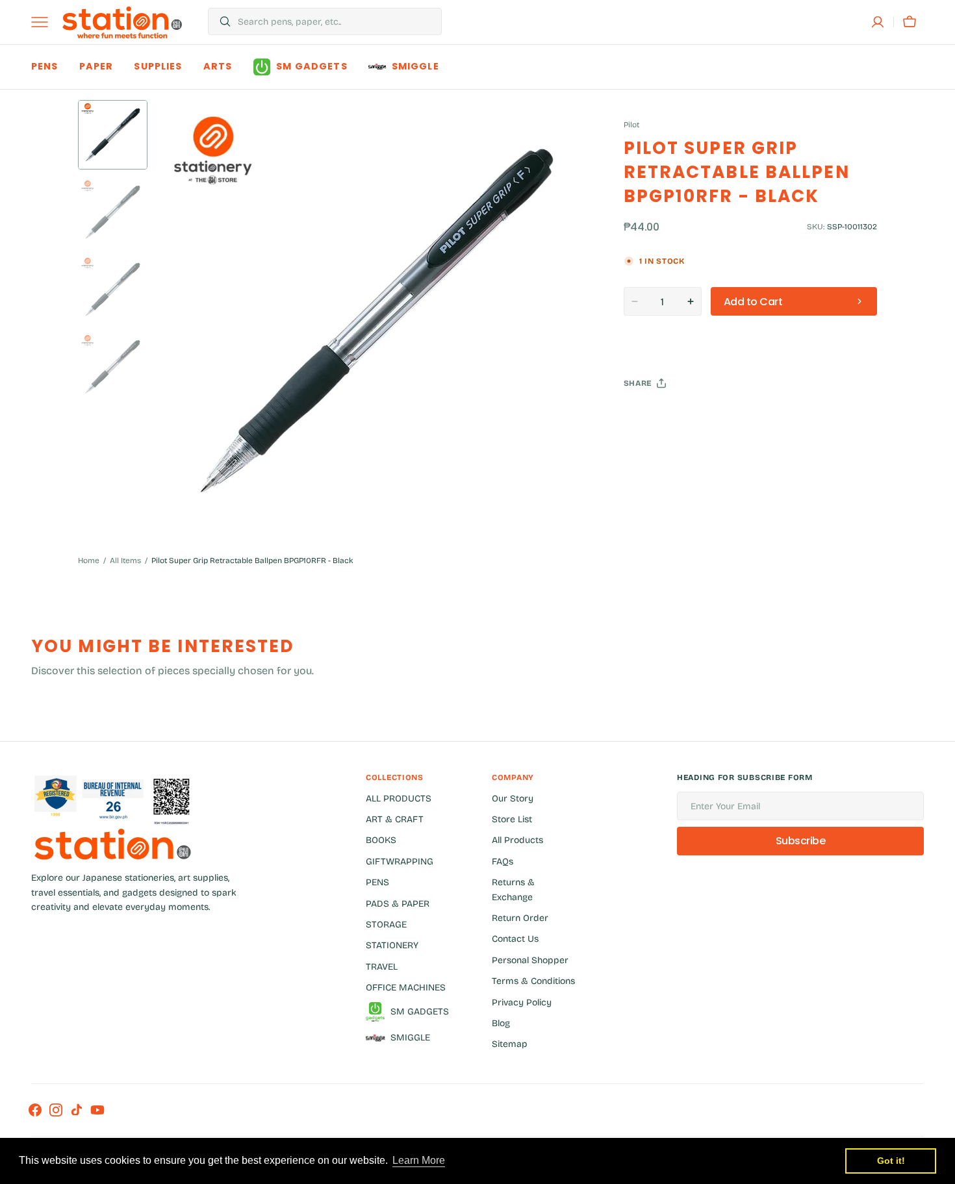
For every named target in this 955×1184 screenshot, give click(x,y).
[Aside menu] (44, 22)
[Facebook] (669, 416)
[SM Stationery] (122, 22)
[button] (877, 22)
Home (88, 560)
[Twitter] (644, 416)
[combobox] (336, 21)
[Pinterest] (694, 416)
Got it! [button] (891, 1160)
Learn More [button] (418, 1160)
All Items (125, 560)
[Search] (220, 21)
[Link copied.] (718, 416)
